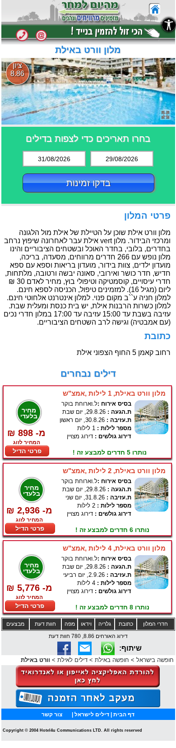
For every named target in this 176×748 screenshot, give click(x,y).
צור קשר (52, 714)
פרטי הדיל (27, 451)
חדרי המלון (155, 624)
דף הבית (123, 714)
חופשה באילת (112, 660)
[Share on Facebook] (64, 653)
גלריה (104, 624)
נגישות (169, 25)
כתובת (126, 624)
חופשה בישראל (155, 660)
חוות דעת (45, 624)
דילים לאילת (72, 660)
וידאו (86, 624)
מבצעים (15, 624)
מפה (70, 624)
